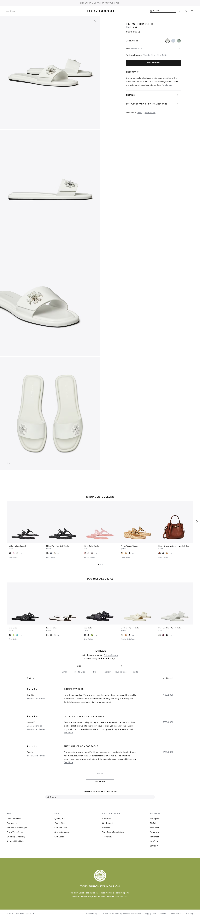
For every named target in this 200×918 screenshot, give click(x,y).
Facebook (154, 827)
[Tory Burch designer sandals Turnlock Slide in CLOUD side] (50, 186)
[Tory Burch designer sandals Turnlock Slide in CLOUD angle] (50, 72)
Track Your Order (15, 832)
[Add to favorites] (95, 20)
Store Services (61, 832)
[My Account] (180, 11)
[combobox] (30, 678)
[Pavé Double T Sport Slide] (174, 603)
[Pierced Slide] (62, 603)
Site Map (189, 914)
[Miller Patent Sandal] (25, 522)
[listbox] (153, 48)
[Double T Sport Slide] (137, 603)
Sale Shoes (150, 112)
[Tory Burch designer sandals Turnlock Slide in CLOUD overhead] (50, 413)
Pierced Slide (51, 628)
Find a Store (60, 823)
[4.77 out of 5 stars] (131, 32)
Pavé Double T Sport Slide (169, 628)
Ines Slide (13, 628)
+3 (96, 553)
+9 (58, 553)
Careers (106, 827)
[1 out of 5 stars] (32, 746)
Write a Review (111, 655)
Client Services (14, 818)
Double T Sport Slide (130, 628)
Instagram (155, 818)
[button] (133, 31)
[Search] (163, 677)
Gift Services (60, 827)
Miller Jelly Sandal (91, 546)
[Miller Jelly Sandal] (100, 522)
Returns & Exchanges (17, 827)
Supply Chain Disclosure (155, 914)
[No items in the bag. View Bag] (192, 11)
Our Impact (107, 823)
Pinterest (154, 837)
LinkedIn (154, 846)
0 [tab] (99, 564)
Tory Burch (100, 11)
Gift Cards (59, 837)
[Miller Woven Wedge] (137, 522)
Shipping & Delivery (16, 837)
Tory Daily (107, 837)
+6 (170, 553)
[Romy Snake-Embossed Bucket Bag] (174, 522)
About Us (106, 818)
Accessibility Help (15, 841)
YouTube (154, 841)
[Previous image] (10, 522)
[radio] (167, 40)
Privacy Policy (92, 914)
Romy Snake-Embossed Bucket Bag (173, 546)
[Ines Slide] (25, 603)
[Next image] (40, 522)
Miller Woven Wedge (129, 546)
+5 (133, 553)
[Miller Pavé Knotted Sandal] (62, 522)
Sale (139, 112)
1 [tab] (101, 564)
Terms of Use (176, 914)
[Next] (193, 3)
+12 (21, 553)
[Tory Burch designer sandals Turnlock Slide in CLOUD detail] (50, 299)
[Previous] (7, 3)
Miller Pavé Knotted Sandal (57, 546)
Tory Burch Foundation (113, 832)
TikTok (153, 823)
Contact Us (12, 823)
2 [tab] (103, 564)
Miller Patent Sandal (17, 546)
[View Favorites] (186, 11)
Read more (167, 85)
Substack (154, 832)
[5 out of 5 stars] (32, 689)
